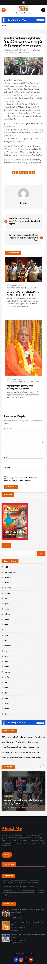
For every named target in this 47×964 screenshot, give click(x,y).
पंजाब (6, 635)
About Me (12, 828)
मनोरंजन (7, 651)
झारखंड (7, 619)
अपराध (6, 583)
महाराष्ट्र (7, 656)
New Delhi (34, 882)
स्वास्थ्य (7, 703)
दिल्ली (21, 50)
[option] (23, 791)
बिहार (25, 50)
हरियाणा (7, 709)
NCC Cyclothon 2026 (19, 882)
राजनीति (7, 667)
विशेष (24, 382)
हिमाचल (7, 714)
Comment (8, 429)
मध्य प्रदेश (7, 646)
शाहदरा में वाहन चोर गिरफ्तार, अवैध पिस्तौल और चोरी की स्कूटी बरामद (21, 752)
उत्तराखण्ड (7, 593)
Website (7, 467)
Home (4, 26)
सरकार (42, 891)
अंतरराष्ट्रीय (15, 50)
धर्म (16, 382)
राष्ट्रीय (33, 50)
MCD (6, 567)
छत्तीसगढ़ (7, 614)
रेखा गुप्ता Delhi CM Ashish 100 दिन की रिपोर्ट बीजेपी (19, 891)
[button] (40, 767)
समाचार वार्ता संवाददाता (16, 285)
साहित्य (6, 895)
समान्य (6, 698)
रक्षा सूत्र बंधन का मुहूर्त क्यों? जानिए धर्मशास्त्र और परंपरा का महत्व (20, 742)
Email (6, 457)
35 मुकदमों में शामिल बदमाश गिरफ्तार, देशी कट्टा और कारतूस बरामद (20, 747)
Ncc (5, 882)
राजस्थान (7, 672)
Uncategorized (10, 572)
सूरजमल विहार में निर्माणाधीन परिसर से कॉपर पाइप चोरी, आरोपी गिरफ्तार (21, 757)
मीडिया (29, 50)
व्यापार (38, 50)
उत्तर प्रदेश (8, 588)
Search (6, 545)
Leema (8, 50)
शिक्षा (22, 288)
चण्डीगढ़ (7, 609)
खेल (6, 598)
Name (6, 447)
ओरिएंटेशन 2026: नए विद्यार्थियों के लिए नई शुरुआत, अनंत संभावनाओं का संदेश (23, 737)
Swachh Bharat (28, 886)
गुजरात (6, 604)
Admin (7, 855)
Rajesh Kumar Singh (11, 886)
